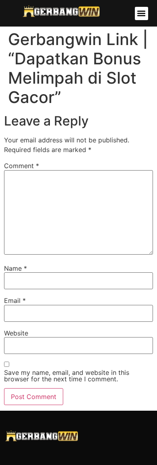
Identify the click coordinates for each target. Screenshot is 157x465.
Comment (21, 166)
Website (16, 333)
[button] (141, 13)
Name (15, 268)
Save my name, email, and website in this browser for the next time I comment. (66, 375)
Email (15, 300)
